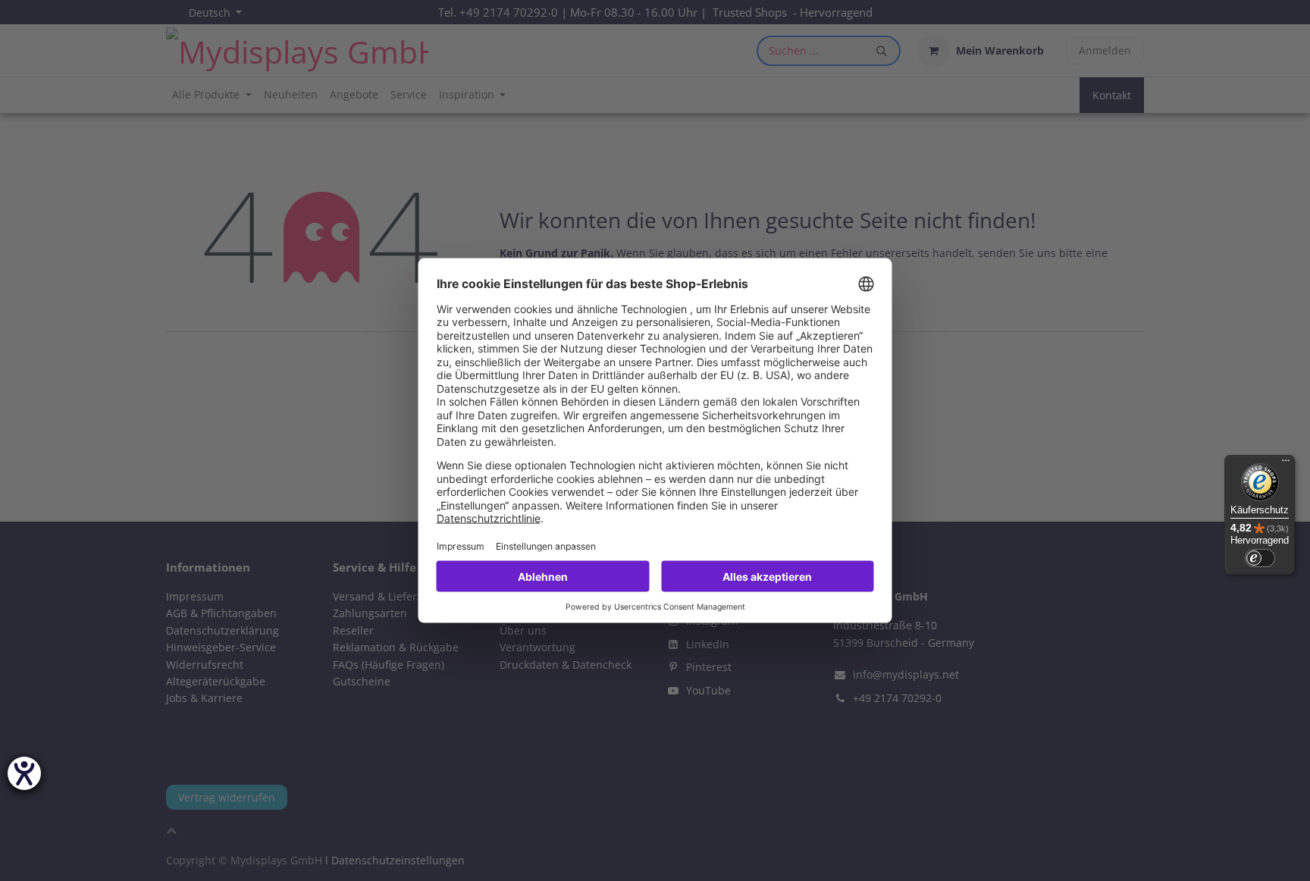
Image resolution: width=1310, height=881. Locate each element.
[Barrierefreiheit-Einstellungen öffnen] (24, 773)
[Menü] (1286, 464)
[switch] (1260, 558)
